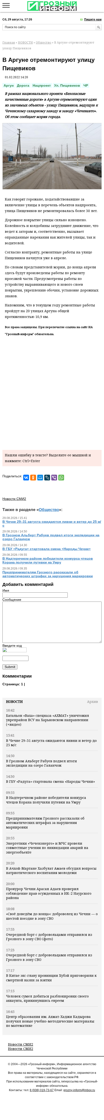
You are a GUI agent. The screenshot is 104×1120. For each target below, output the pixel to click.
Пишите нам (93, 19)
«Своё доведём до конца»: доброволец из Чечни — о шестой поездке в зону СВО (52, 916)
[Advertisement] (52, 392)
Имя (5, 590)
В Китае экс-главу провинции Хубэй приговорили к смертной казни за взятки (51, 977)
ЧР (85, 85)
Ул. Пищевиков (67, 85)
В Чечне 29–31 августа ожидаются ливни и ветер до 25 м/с (51, 742)
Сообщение (11, 600)
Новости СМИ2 (20, 1044)
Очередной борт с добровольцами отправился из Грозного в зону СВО (49, 957)
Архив (92, 701)
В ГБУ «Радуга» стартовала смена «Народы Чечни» (50, 781)
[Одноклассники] (33, 477)
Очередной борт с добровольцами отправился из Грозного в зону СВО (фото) (49, 936)
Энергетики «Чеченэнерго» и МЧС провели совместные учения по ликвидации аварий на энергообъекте (47, 848)
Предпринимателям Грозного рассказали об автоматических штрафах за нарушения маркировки (45, 822)
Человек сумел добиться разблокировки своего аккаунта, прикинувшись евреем (47, 998)
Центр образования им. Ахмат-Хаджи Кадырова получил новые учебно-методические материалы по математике (50, 1021)
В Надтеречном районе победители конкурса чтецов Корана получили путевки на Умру (46, 799)
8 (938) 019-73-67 (42, 1090)
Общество (43, 42)
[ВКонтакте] (26, 477)
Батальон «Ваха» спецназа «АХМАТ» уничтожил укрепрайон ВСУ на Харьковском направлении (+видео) (47, 720)
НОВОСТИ (25, 42)
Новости (14, 701)
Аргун (9, 85)
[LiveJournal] (47, 477)
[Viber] (54, 477)
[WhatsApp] (61, 477)
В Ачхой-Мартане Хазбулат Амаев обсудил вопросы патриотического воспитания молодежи (51, 870)
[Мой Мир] (40, 477)
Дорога (23, 85)
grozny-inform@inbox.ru (79, 1090)
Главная (8, 42)
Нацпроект (42, 85)
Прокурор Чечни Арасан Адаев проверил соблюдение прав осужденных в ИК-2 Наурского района (48, 893)
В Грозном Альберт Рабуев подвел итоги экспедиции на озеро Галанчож (41, 763)
